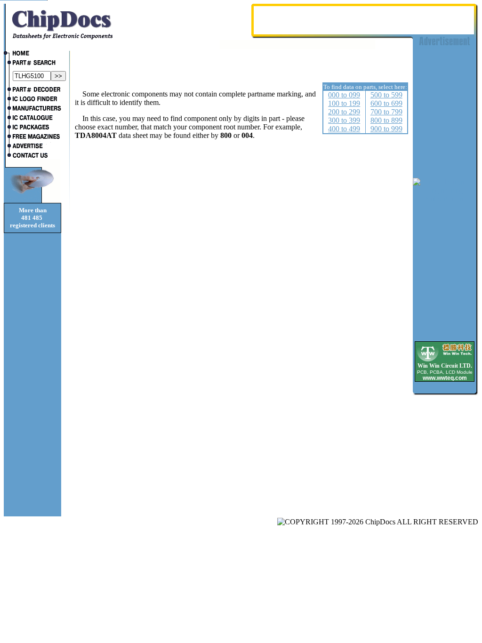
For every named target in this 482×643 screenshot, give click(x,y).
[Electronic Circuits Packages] (32, 128)
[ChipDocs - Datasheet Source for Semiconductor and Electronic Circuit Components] (32, 54)
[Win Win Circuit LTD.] (445, 360)
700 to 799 (386, 112)
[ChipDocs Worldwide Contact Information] (32, 155)
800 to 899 (386, 120)
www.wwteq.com (445, 378)
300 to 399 (344, 120)
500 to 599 (386, 95)
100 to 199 (344, 103)
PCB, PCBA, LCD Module (445, 372)
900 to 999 (386, 129)
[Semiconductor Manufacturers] (32, 109)
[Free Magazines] (32, 137)
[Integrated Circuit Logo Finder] (32, 99)
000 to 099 (344, 95)
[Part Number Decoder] (32, 90)
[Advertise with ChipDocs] (32, 147)
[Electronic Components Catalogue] (32, 118)
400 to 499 (344, 129)
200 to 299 (344, 112)
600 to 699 (386, 103)
